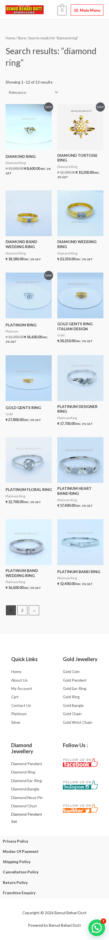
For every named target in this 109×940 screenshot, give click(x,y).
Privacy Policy (15, 841)
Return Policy (15, 882)
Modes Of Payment (21, 851)
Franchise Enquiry (19, 892)
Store (22, 38)
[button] (96, 927)
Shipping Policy (16, 861)
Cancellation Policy (21, 872)
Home (10, 38)
